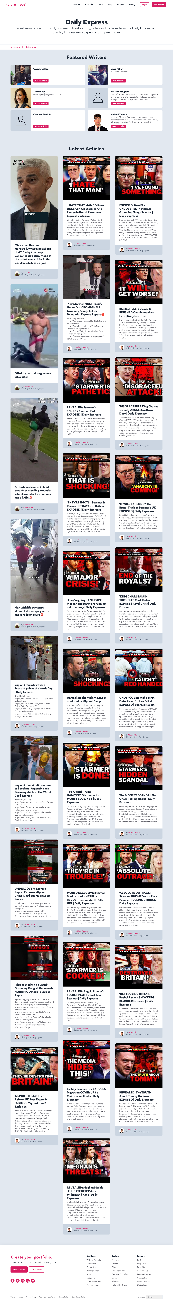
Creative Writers (93, 1281)
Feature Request (144, 1274)
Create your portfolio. (31, 1257)
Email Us (141, 1267)
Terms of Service (17, 1297)
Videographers (92, 1285)
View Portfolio (41, 80)
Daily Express (40, 275)
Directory (116, 1278)
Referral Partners (119, 1285)
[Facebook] (13, 1281)
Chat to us (37, 1269)
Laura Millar (117, 68)
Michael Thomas (119, 114)
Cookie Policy (64, 1297)
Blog (110, 4)
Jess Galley (39, 91)
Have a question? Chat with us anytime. (34, 1262)
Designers (90, 1278)
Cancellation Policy (79, 1297)
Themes (115, 1281)
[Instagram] (28, 1281)
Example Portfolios (120, 1274)
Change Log (142, 1278)
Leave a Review (143, 1281)
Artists (89, 1274)
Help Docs (141, 1263)
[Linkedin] (23, 1281)
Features (76, 4)
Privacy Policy (31, 1297)
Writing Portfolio (93, 1260)
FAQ (101, 4)
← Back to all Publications (23, 46)
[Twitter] (18, 1281)
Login (144, 4)
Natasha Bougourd (120, 91)
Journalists (91, 1263)
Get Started (159, 4)
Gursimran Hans (41, 68)
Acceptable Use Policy (47, 1297)
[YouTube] (33, 1281)
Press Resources (119, 1270)
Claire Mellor (28, 273)
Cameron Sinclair (42, 114)
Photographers (92, 1270)
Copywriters (91, 1267)
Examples (89, 4)
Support (120, 4)
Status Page (142, 1285)
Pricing (132, 4)
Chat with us (142, 1270)
